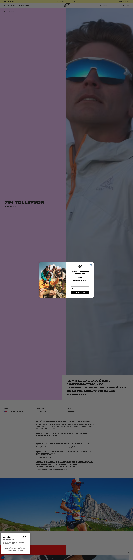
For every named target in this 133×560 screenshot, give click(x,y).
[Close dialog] (92, 264)
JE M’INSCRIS (80, 292)
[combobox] (79, 288)
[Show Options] (87, 288)
